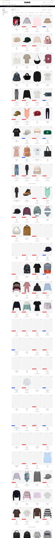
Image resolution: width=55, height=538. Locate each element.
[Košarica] (52, 2)
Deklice (15, 8)
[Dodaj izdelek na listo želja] (20, 15)
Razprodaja (17, 12)
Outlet (4, 0)
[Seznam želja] (50, 2)
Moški (6, 2)
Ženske (3, 2)
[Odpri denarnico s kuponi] (43, 2)
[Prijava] (45, 2)
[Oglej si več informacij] (16, 31)
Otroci (9, 2)
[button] (44, 10)
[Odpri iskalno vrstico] (42, 4)
